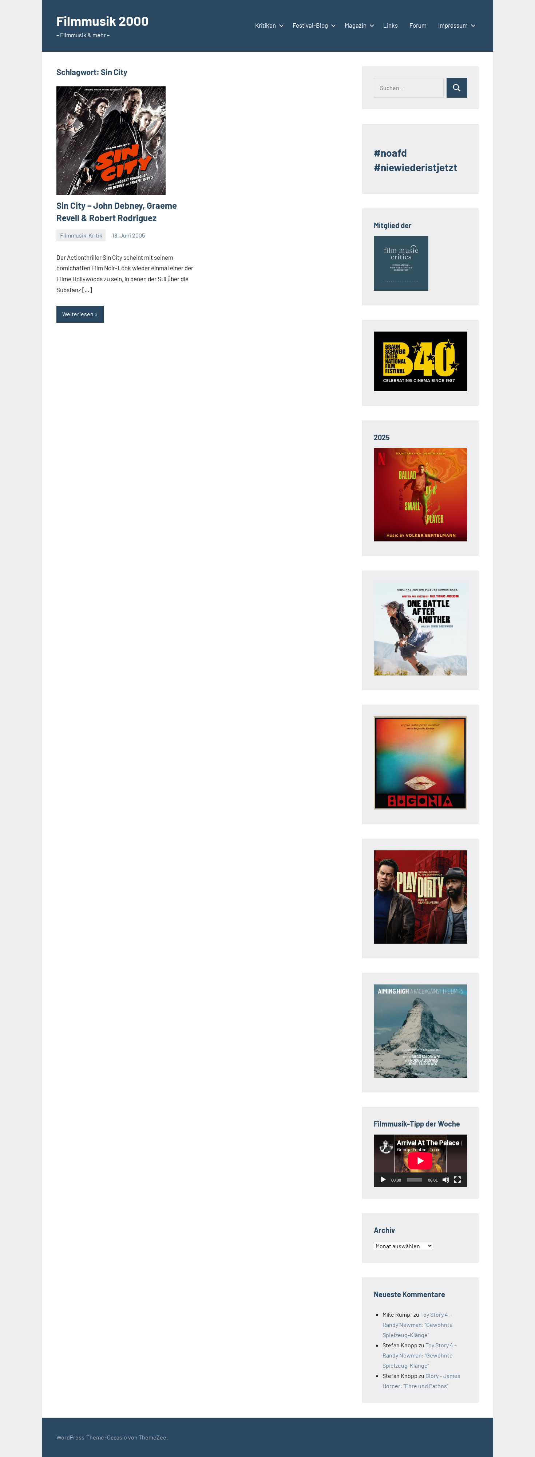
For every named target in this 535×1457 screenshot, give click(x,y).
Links (390, 25)
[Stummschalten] (445, 1179)
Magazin (355, 25)
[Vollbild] (457, 1179)
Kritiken (265, 25)
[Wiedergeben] (383, 1179)
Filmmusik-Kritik (81, 235)
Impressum (453, 25)
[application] (420, 1161)
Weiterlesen (78, 313)
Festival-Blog (310, 25)
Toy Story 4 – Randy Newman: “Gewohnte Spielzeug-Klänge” (418, 1324)
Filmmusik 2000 (102, 20)
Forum (418, 25)
